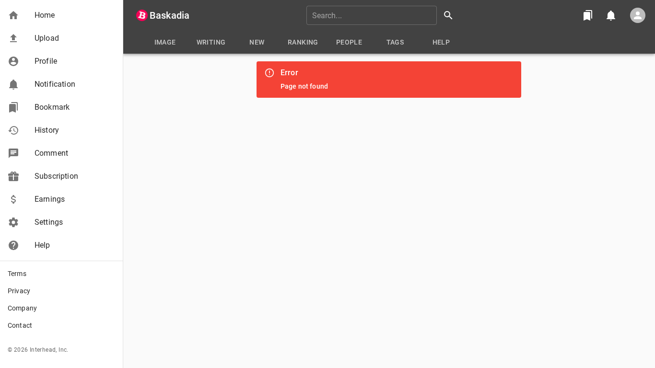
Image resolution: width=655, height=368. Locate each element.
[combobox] (383, 15)
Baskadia (169, 15)
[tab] (165, 42)
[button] (61, 15)
